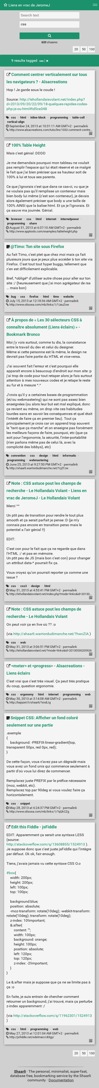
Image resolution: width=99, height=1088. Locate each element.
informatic (69, 455)
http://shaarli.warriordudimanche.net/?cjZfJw (38, 468)
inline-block (38, 117)
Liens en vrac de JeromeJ (29, 5)
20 (76, 49)
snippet (25, 803)
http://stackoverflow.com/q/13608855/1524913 (45, 844)
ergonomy (27, 694)
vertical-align (15, 122)
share (33, 223)
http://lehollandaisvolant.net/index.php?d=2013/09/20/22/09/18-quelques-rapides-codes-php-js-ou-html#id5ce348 (47, 104)
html (23, 117)
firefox (33, 296)
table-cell (78, 117)
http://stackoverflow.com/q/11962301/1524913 (52, 1015)
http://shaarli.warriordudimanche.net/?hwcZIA (51, 634)
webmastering (38, 460)
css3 (23, 586)
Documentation (61, 1080)
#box (10, 873)
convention (18, 455)
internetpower (70, 219)
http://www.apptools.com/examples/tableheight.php (43, 231)
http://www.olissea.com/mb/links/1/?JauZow (39, 304)
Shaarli (20, 1071)
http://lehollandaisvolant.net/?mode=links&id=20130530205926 (50, 650)
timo (56, 296)
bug (13, 296)
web (23, 642)
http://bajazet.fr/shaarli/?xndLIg (30, 702)
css (41, 60)
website (68, 296)
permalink (48, 126)
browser (16, 219)
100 (92, 49)
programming (59, 117)
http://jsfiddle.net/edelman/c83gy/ (31, 1037)
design (43, 455)
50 (84, 49)
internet (51, 219)
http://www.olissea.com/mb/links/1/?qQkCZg (39, 811)
